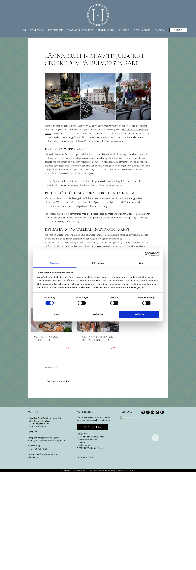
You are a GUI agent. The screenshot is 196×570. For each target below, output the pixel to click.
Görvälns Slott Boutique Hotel (90, 436)
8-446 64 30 (40, 426)
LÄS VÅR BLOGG (85, 457)
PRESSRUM (33, 457)
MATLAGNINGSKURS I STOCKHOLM (47, 338)
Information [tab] (98, 263)
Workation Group (95, 448)
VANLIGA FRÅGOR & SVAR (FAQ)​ (43, 454)
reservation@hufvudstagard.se (50, 440)
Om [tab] (141, 263)
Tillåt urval (98, 314)
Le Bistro (81, 442)
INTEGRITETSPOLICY (124, 471)
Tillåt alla (139, 314)
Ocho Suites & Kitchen (87, 439)
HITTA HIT (32, 432)
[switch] (82, 303)
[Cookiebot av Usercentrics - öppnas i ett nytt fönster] (146, 254)
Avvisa (57, 314)
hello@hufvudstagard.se (49, 437)
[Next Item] (155, 437)
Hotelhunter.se (83, 445)
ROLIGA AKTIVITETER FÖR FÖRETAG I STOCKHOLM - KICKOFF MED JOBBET (97, 338)
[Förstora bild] (97, 96)
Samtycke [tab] (55, 263)
